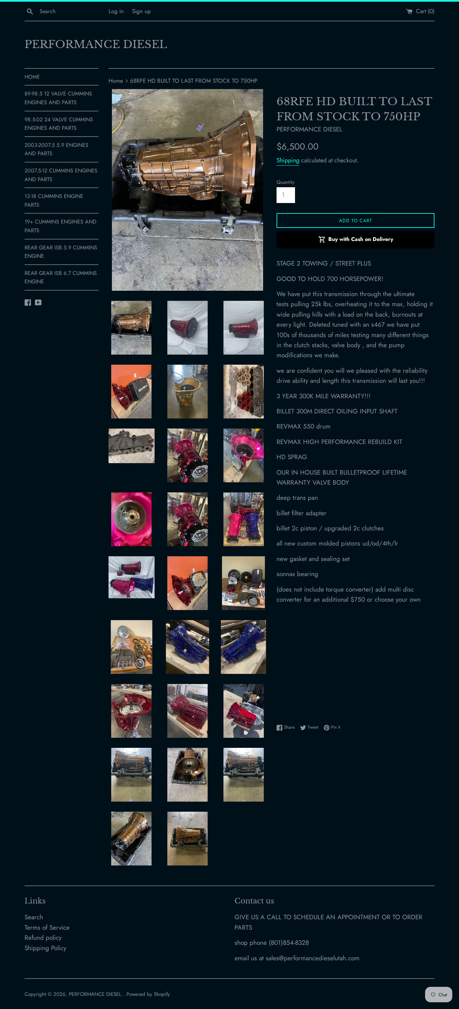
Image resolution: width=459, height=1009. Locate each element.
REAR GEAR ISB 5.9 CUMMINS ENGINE (61, 252)
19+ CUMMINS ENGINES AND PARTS (60, 226)
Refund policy (43, 937)
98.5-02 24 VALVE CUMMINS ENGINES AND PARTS (59, 124)
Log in (116, 11)
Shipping (288, 160)
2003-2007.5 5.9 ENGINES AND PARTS (56, 149)
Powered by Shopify (148, 994)
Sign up (141, 11)
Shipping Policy (45, 948)
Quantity (286, 182)
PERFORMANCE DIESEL (96, 44)
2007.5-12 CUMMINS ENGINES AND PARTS (61, 175)
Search (34, 917)
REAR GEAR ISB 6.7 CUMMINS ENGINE (61, 277)
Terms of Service (47, 927)
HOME (32, 77)
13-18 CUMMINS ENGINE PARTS (54, 200)
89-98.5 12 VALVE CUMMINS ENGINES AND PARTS (58, 98)
